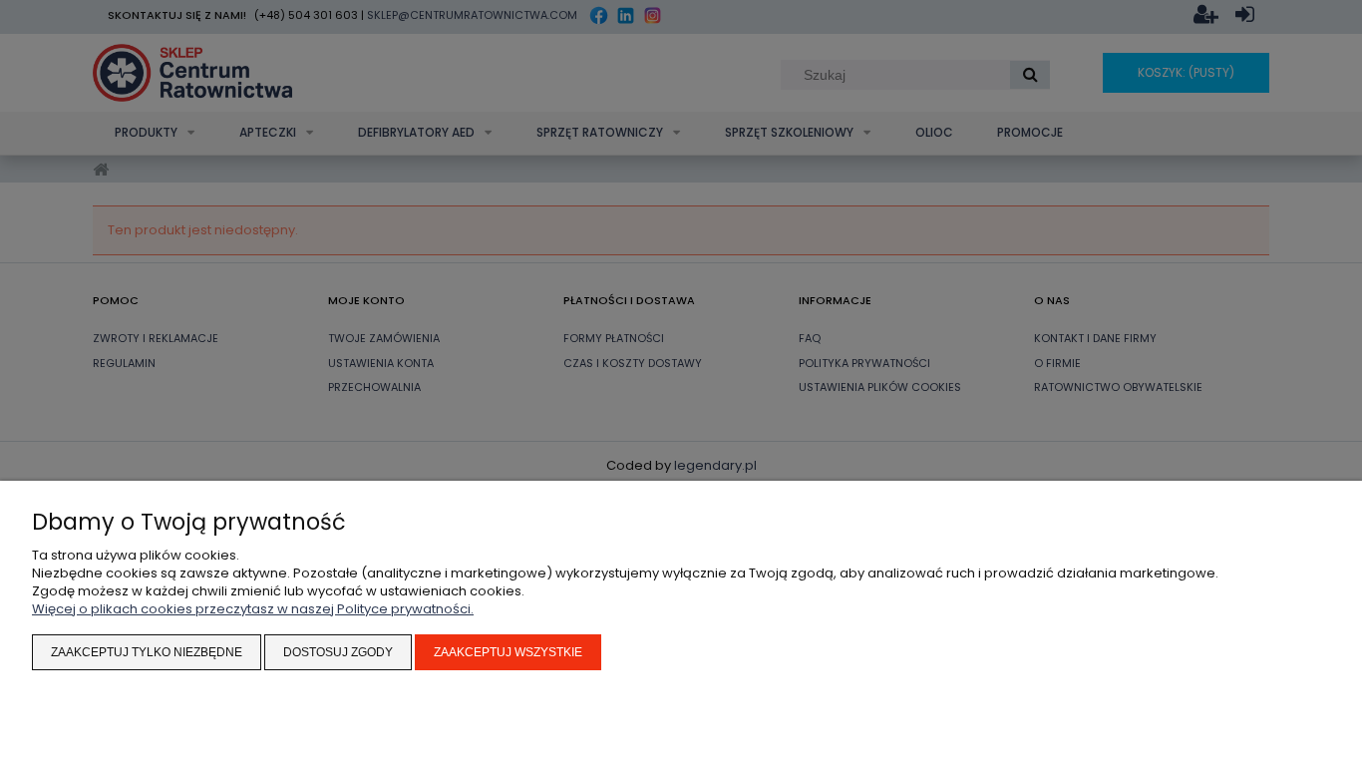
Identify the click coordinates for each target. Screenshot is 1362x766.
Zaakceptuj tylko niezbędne (146, 652)
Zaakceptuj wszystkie (508, 652)
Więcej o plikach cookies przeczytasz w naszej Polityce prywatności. (253, 608)
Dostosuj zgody (338, 652)
